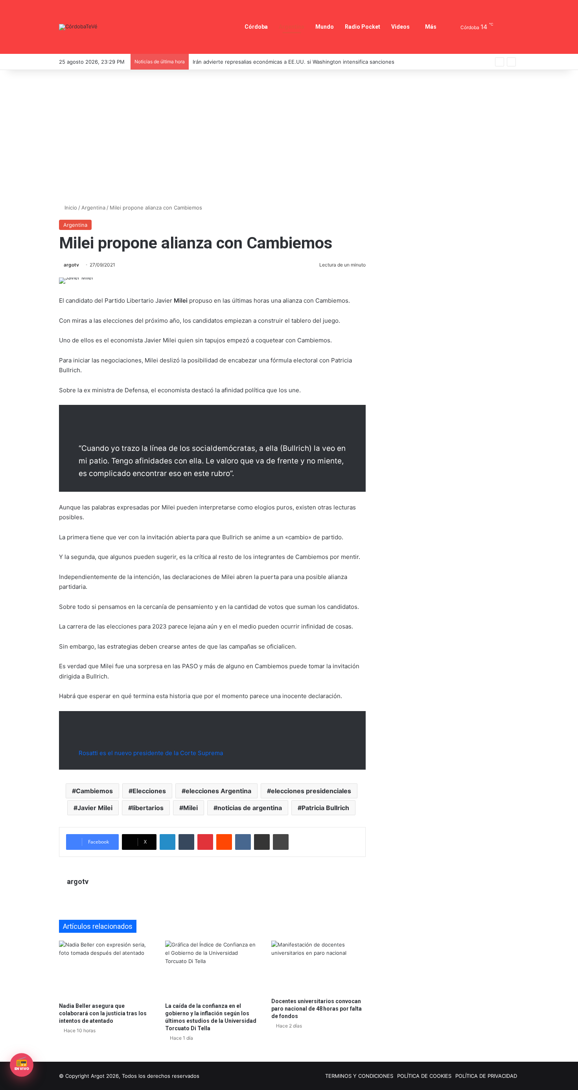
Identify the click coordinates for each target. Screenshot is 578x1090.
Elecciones (149, 791)
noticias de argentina (249, 808)
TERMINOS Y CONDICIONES (359, 1076)
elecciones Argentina (218, 791)
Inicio (70, 207)
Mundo (324, 27)
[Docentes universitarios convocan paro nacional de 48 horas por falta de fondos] (318, 967)
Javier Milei (94, 808)
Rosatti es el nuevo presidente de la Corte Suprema (151, 753)
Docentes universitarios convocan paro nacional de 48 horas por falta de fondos (316, 1008)
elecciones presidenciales (311, 791)
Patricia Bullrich (325, 808)
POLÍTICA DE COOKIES (424, 1076)
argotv (71, 265)
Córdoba (256, 27)
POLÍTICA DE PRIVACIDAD (486, 1076)
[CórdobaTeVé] (78, 27)
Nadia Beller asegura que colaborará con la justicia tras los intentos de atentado (103, 1013)
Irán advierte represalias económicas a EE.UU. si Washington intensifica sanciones (293, 62)
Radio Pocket (362, 27)
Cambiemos (94, 791)
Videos (400, 27)
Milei (190, 808)
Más (430, 27)
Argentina (291, 27)
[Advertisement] (289, 137)
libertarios (148, 808)
